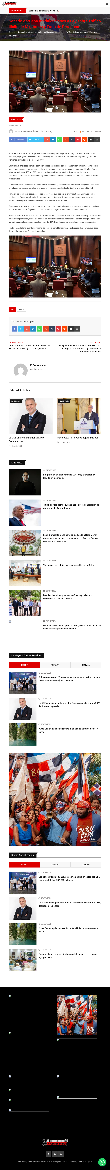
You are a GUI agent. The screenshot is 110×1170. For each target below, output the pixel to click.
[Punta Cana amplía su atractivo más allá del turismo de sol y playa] (22, 734)
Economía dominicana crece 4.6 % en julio (48, 10)
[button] (102, 1162)
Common (86, 665)
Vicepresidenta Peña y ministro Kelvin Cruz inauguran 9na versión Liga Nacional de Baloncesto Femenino (80, 348)
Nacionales (22, 32)
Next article (95, 342)
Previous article (16, 342)
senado (21, 309)
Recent (24, 665)
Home (13, 32)
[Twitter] (21, 329)
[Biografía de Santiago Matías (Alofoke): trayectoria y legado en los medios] (25, 482)
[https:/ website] (33, 131)
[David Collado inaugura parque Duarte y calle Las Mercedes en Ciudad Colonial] (25, 603)
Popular (55, 665)
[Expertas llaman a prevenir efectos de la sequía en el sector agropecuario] (22, 960)
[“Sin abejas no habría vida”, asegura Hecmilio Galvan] (25, 573)
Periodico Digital (85, 1161)
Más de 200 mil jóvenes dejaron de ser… (78, 437)
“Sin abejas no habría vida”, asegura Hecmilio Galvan (69, 565)
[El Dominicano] (36, 131)
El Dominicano (38, 365)
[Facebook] (14, 329)
